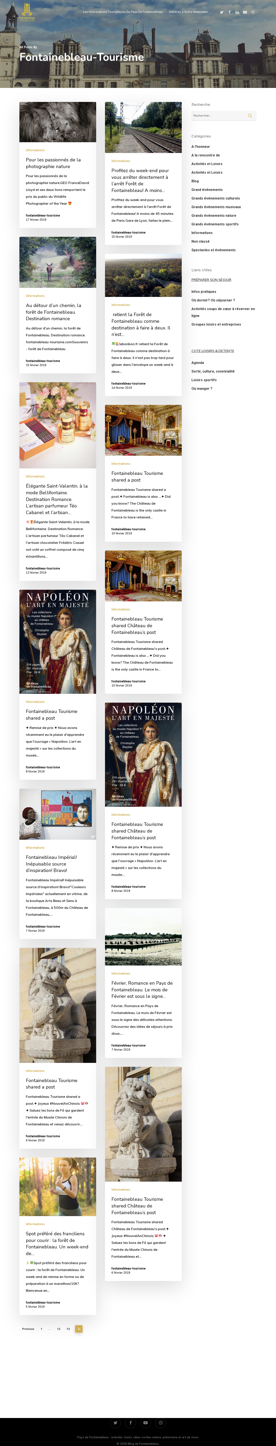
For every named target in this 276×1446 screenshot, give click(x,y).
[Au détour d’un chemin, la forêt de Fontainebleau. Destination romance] (57, 305)
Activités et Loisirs (207, 164)
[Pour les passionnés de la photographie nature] (57, 165)
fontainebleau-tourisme (43, 215)
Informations (35, 150)
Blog (195, 181)
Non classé (200, 241)
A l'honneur (200, 147)
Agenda (197, 363)
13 (68, 1329)
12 (58, 1329)
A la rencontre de (205, 155)
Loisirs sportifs (204, 380)
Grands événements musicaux (216, 207)
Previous (28, 1329)
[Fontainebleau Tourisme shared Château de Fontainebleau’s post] (143, 622)
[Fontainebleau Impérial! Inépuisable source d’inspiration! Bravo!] (57, 864)
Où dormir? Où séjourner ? (213, 300)
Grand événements (207, 190)
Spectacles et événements (213, 250)
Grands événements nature (213, 216)
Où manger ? (201, 389)
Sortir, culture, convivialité (213, 371)
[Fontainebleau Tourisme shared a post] (143, 473)
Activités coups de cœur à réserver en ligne (223, 312)
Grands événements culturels (215, 198)
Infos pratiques (203, 292)
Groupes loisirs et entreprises (216, 324)
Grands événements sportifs (215, 224)
